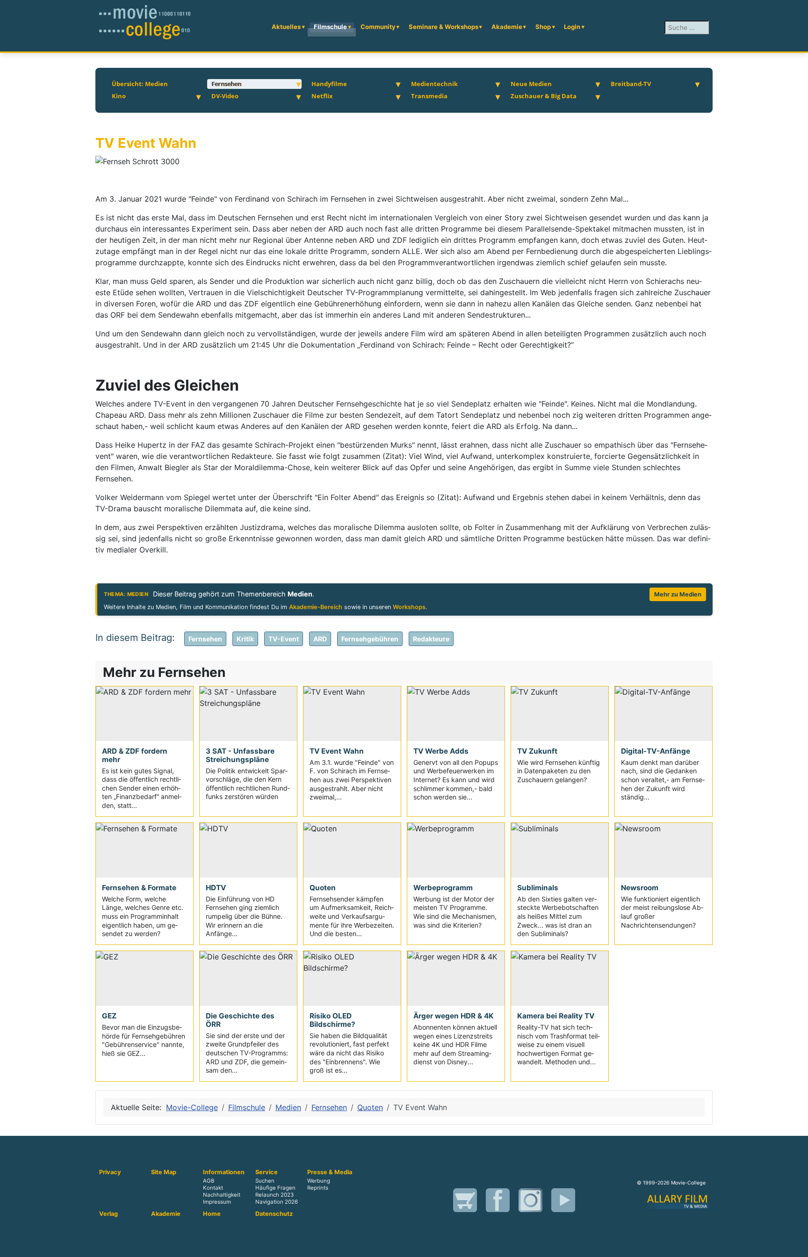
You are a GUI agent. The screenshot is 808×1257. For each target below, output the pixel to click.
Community (378, 26)
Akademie (506, 26)
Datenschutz (274, 1214)
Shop (543, 26)
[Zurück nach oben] (796, 1245)
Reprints (317, 1187)
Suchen (264, 1180)
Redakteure (431, 639)
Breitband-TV (631, 84)
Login (572, 26)
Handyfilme (329, 84)
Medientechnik (434, 84)
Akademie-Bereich (315, 606)
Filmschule (330, 26)
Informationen (224, 1172)
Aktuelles (286, 26)
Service (266, 1172)
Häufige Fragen (275, 1187)
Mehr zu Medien (677, 594)
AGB (208, 1180)
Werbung (318, 1180)
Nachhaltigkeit (221, 1195)
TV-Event (283, 639)
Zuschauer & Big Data (544, 96)
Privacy (110, 1172)
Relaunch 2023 (274, 1195)
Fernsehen (226, 84)
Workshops (409, 606)
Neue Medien (531, 84)
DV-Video (224, 96)
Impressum (217, 1202)
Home (212, 1214)
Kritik (245, 639)
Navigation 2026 (276, 1202)
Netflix (322, 96)
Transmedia (429, 96)
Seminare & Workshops (443, 26)
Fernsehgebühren (369, 639)
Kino (119, 96)
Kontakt (213, 1187)
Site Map (163, 1172)
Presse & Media (329, 1172)
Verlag (108, 1214)
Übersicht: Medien (140, 84)
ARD (320, 639)
